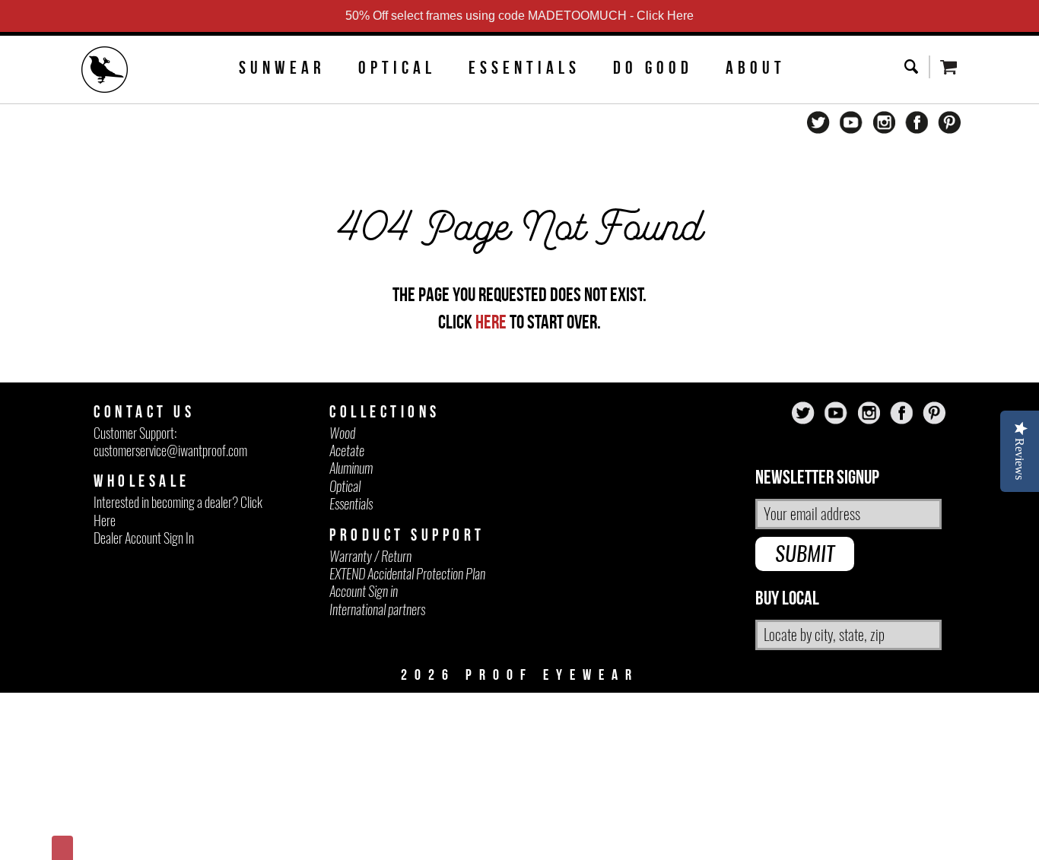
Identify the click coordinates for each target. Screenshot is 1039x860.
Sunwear (282, 68)
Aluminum (351, 468)
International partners (377, 609)
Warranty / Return (370, 556)
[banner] (105, 71)
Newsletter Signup (817, 478)
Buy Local (787, 599)
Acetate (346, 450)
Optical (397, 68)
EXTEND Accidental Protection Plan (407, 573)
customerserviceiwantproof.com (170, 450)
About (756, 68)
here (491, 321)
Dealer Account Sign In (144, 537)
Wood (342, 433)
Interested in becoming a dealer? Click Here (178, 511)
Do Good (653, 68)
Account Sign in (363, 591)
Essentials (524, 68)
